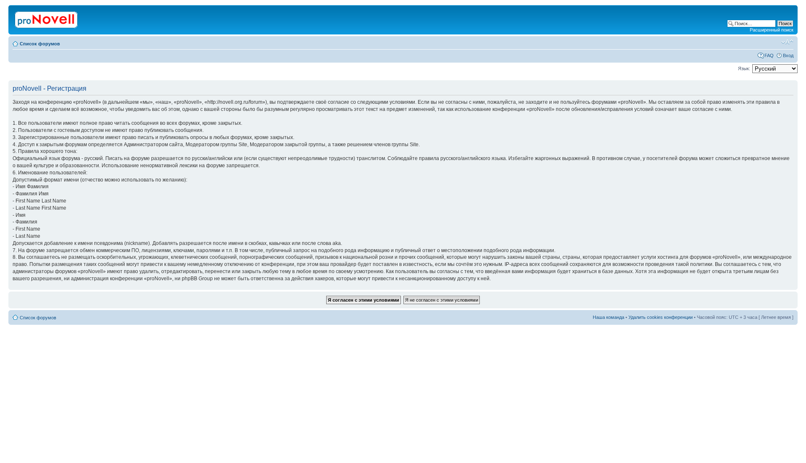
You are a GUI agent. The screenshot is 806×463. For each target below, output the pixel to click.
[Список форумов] (46, 18)
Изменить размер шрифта (787, 42)
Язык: (744, 68)
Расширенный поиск (771, 29)
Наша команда (608, 317)
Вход (788, 55)
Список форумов (40, 43)
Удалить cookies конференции (660, 317)
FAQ (769, 55)
